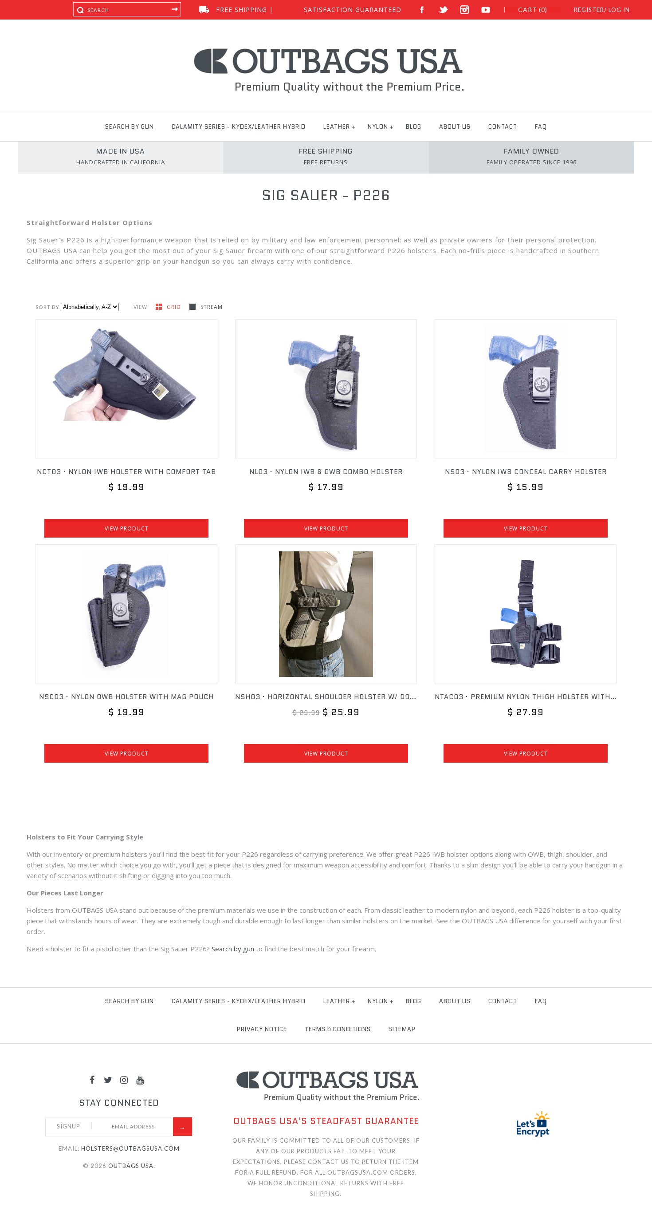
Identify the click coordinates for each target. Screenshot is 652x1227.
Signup (68, 1126)
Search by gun (233, 948)
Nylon (378, 127)
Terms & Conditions (338, 1029)
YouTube (486, 10)
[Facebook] (92, 1079)
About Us (455, 127)
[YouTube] (140, 1079)
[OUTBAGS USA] (326, 49)
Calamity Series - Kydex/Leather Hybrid (239, 127)
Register (589, 9)
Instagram (464, 10)
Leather (336, 127)
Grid (175, 307)
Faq (541, 127)
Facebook (422, 10)
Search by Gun (129, 127)
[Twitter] (108, 1079)
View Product (127, 528)
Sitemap (402, 1029)
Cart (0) (532, 9)
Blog (413, 127)
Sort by (47, 307)
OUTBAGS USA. (131, 1165)
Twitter (443, 10)
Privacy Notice (262, 1029)
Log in (619, 9)
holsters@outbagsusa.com (130, 1148)
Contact (502, 127)
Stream (211, 307)
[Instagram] (124, 1079)
